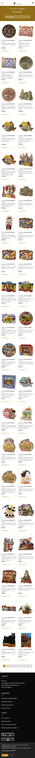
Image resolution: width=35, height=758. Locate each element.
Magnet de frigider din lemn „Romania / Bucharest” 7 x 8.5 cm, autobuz (25, 427)
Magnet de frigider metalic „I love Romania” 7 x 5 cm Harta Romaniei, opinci (8, 173)
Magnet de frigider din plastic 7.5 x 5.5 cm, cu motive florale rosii (24, 45)
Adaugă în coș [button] (5, 50)
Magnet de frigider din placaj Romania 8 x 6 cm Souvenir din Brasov (25, 237)
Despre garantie (6, 721)
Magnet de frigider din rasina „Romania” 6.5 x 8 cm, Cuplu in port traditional (8, 558)
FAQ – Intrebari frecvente (8, 724)
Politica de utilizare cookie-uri (10, 727)
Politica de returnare (7, 705)
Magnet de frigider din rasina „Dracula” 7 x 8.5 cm (26, 589)
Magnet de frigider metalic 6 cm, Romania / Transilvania (8, 44)
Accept (4, 755)
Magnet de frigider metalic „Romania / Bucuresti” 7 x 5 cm (25, 205)
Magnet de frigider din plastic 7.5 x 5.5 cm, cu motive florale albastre (7, 76)
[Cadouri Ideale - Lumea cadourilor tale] (17, 3)
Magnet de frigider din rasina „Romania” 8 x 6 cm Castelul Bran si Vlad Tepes (8, 300)
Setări (12, 755)
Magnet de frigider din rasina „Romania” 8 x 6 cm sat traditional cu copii (26, 300)
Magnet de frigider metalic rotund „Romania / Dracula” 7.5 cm (8, 108)
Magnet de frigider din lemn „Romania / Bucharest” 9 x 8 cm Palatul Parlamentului (25, 459)
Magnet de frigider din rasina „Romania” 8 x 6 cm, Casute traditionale (26, 524)
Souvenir (13, 9)
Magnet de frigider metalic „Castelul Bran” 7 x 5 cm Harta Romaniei (8, 140)
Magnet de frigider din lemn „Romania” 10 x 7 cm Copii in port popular (8, 427)
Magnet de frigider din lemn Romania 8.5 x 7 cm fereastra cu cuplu (26, 364)
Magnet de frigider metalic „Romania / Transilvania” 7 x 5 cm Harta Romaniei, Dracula (25, 141)
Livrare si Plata (5, 708)
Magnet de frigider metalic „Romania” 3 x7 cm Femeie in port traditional (8, 237)
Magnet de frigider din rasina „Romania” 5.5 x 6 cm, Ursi (8, 652)
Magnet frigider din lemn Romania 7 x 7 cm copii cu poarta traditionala (8, 395)
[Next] (30, 666)
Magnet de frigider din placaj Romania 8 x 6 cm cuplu (8, 267)
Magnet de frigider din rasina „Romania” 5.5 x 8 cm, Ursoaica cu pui (26, 653)
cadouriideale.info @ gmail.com (10, 685)
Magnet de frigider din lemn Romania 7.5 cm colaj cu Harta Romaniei (8, 364)
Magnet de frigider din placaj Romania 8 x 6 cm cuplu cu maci (25, 268)
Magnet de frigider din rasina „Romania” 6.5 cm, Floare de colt (8, 524)
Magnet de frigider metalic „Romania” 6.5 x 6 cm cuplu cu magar (25, 173)
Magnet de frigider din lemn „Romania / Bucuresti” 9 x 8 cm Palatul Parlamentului (8, 490)
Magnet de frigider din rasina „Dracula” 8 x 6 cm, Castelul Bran (26, 558)
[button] (2, 3)
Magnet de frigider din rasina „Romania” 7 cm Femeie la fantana (26, 332)
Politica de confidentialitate (9, 698)
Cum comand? (5, 718)
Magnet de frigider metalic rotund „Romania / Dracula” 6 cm (25, 76)
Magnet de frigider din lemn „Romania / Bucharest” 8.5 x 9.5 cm (8, 459)
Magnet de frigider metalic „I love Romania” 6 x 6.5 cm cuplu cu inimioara (8, 205)
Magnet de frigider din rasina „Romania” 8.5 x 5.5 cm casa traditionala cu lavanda (8, 332)
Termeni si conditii (6, 701)
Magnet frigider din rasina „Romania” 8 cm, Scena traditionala (25, 622)
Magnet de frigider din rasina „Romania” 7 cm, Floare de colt (26, 490)
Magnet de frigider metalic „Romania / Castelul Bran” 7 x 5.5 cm (26, 108)
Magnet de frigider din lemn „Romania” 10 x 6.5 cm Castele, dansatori (25, 395)
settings (13, 750)
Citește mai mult (23, 530)
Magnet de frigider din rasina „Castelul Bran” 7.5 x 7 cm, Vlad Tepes (8, 590)
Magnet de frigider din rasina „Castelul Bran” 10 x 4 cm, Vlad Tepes (8, 622)
